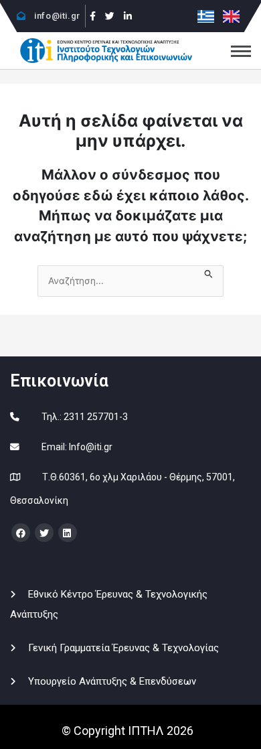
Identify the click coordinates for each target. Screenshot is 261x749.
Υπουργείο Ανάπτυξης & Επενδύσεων (112, 681)
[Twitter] (109, 16)
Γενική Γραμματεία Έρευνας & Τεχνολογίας (123, 648)
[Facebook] (93, 16)
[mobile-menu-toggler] (241, 51)
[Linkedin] (128, 16)
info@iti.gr (56, 16)
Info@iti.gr (90, 446)
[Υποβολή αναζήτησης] (208, 272)
